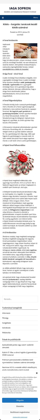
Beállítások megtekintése (20, 412)
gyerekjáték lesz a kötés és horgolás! (15, 69)
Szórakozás (6, 328)
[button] (37, 373)
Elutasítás (20, 406)
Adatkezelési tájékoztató (20, 417)
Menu (35, 17)
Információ (6, 313)
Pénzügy (5, 318)
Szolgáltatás (6, 323)
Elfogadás (20, 400)
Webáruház (6, 332)
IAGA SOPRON (20, 8)
